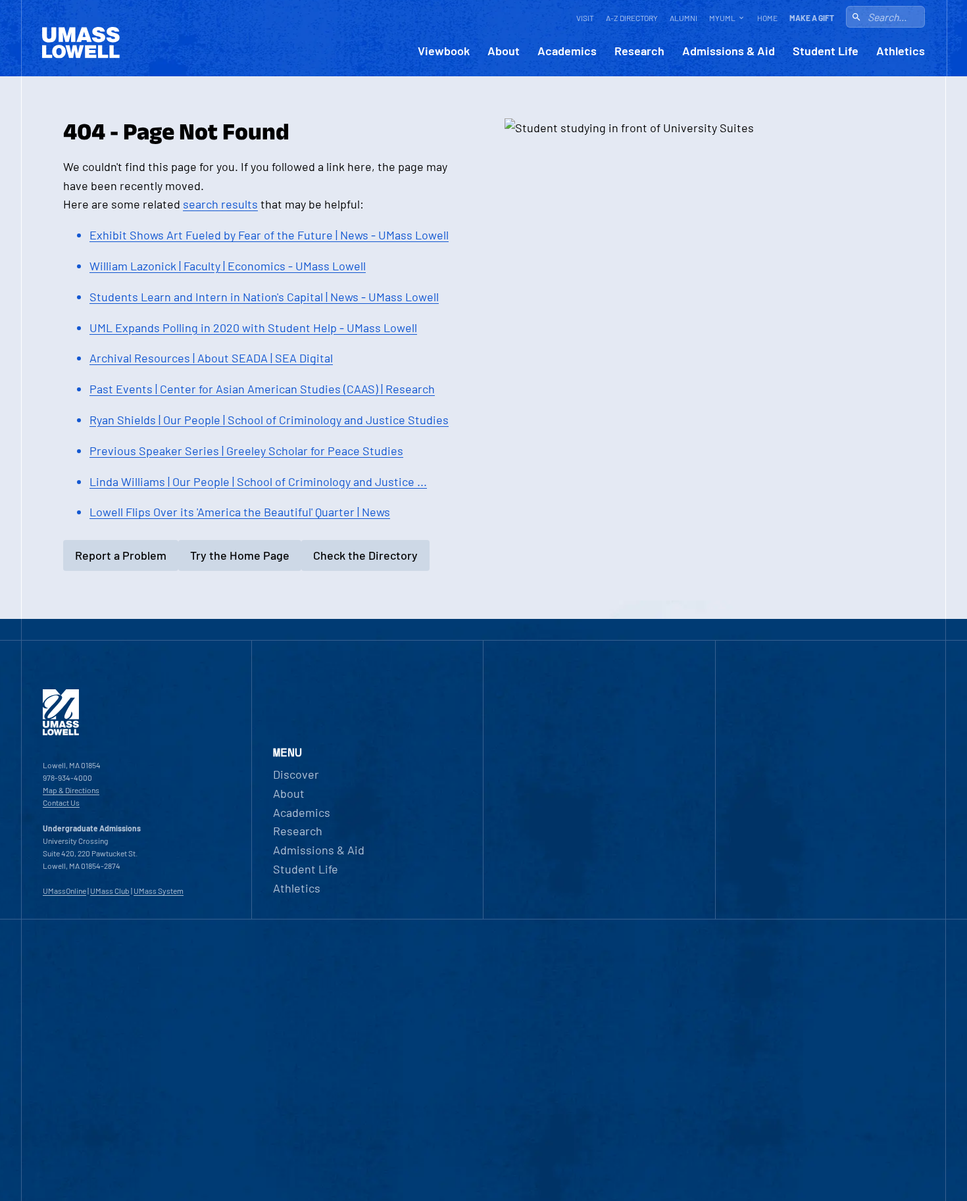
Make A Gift (811, 17)
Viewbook (444, 51)
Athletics (900, 51)
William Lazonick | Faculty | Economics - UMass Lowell (227, 265)
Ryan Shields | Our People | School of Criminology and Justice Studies (269, 419)
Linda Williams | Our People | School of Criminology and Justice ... (258, 481)
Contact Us (61, 802)
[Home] (61, 732)
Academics (567, 51)
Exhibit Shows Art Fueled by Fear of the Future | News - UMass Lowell (269, 235)
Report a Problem (120, 555)
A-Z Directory (632, 17)
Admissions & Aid (728, 51)
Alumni (683, 17)
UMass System (159, 890)
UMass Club (110, 890)
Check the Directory (365, 555)
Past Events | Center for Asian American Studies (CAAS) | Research (262, 388)
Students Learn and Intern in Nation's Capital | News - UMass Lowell (264, 296)
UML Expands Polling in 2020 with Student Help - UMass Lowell (253, 327)
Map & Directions (71, 790)
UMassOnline (64, 890)
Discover (296, 774)
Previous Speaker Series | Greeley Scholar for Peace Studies (246, 450)
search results (220, 204)
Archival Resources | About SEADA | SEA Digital (211, 358)
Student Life (825, 51)
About (503, 51)
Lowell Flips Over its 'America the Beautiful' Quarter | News (239, 511)
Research (639, 51)
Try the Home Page (239, 555)
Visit (585, 17)
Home (767, 17)
